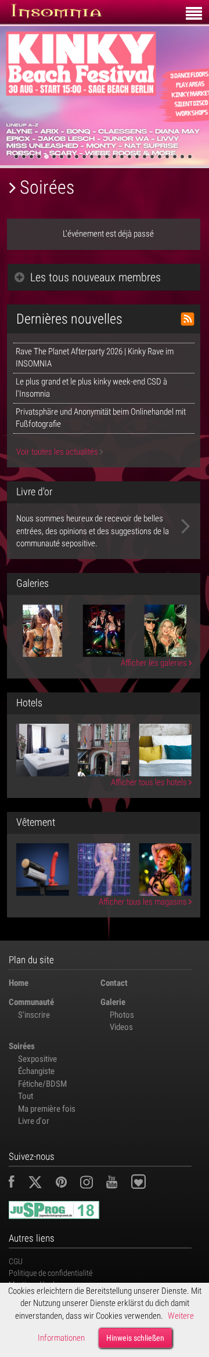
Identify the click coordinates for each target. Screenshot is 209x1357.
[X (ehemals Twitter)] (41, 1183)
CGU (16, 1261)
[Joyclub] (147, 1183)
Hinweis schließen (135, 1338)
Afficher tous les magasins (144, 902)
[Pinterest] (67, 1183)
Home (18, 983)
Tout (25, 1096)
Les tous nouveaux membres (95, 277)
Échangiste (36, 1071)
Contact (114, 983)
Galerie (112, 1002)
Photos (122, 1015)
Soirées (22, 1046)
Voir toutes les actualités (58, 452)
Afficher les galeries (155, 663)
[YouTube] (117, 1183)
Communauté (31, 1002)
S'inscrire (34, 1015)
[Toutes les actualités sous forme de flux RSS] (187, 318)
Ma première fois (46, 1109)
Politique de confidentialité (50, 1273)
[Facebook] (17, 1183)
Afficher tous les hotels (150, 782)
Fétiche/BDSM (42, 1084)
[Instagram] (92, 1183)
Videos (121, 1027)
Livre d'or (33, 1121)
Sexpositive (37, 1059)
